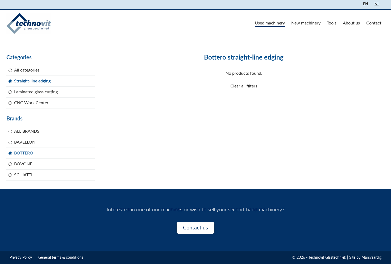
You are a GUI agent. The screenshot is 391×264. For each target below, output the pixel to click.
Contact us (195, 228)
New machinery (306, 23)
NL (377, 4)
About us (351, 23)
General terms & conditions (60, 257)
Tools (331, 23)
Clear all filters (243, 86)
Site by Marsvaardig (365, 257)
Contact (373, 23)
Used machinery (270, 23)
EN (365, 4)
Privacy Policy (21, 257)
